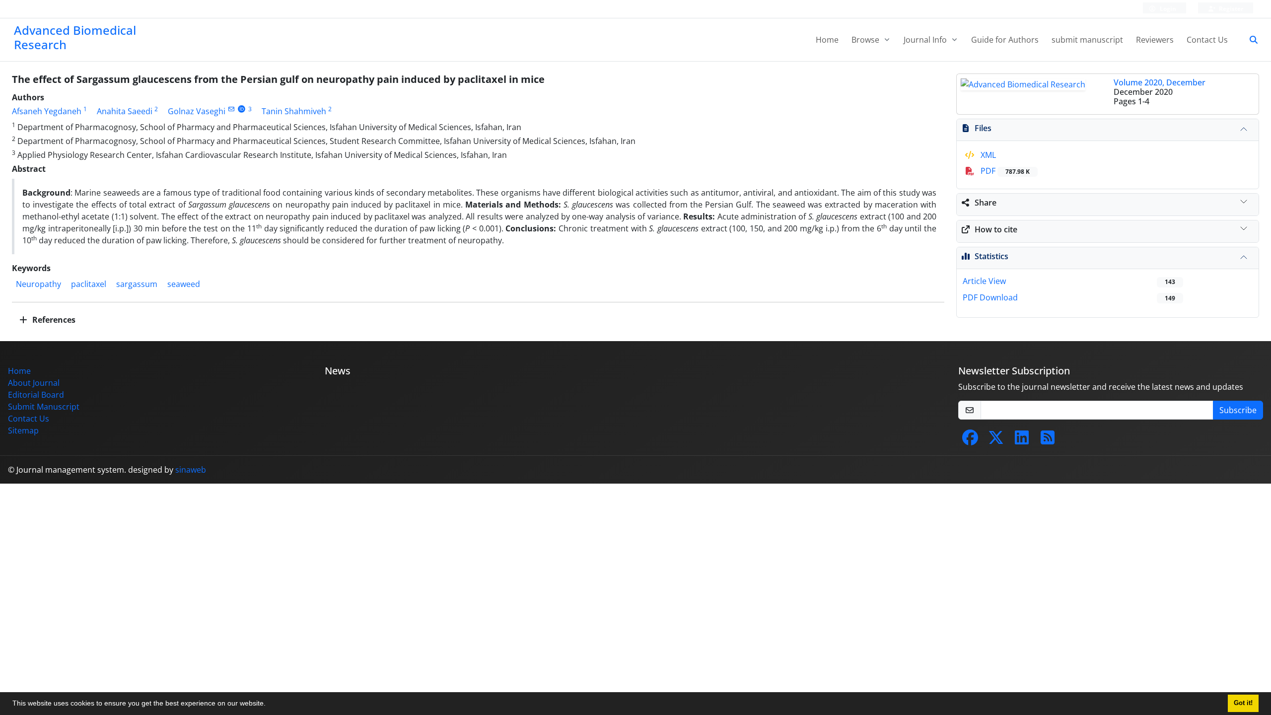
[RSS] (1047, 440)
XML (987, 154)
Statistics (991, 256)
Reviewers (1155, 39)
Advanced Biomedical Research (75, 37)
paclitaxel (88, 284)
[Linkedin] (1022, 440)
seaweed (183, 284)
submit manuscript (1087, 39)
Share (985, 202)
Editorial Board (36, 394)
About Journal (34, 382)
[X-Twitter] (996, 440)
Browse (866, 39)
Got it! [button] (1243, 703)
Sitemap (23, 430)
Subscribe (1238, 410)
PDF (1004, 170)
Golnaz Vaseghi (196, 111)
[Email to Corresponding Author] (231, 109)
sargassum (136, 284)
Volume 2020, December (1159, 82)
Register (1230, 8)
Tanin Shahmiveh (294, 111)
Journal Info (926, 39)
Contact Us (1207, 39)
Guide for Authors (1005, 39)
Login (1167, 8)
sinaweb (190, 469)
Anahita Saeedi (124, 111)
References (52, 319)
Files (983, 128)
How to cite (996, 229)
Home (827, 39)
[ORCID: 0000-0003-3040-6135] (241, 109)
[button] (269, 704)
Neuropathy (38, 284)
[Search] (1249, 39)
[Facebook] (970, 440)
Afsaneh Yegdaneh (46, 111)
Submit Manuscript (43, 406)
